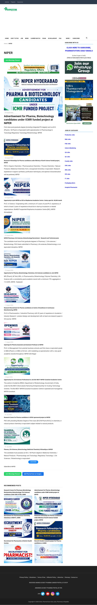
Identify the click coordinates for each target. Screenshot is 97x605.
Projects (13, 2)
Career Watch (35, 38)
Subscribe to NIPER (9, 466)
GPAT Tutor (14, 38)
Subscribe (76, 38)
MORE (68, 38)
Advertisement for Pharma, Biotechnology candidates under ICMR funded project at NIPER (47, 492)
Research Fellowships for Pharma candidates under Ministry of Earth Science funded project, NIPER (48, 518)
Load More (33, 462)
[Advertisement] (56, 19)
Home (7, 38)
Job (22, 38)
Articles (7, 2)
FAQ (60, 38)
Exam (44, 38)
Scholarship (52, 38)
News (27, 38)
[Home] (10, 9)
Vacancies (20, 2)
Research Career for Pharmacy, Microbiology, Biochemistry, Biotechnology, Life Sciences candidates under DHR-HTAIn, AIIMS (17, 492)
